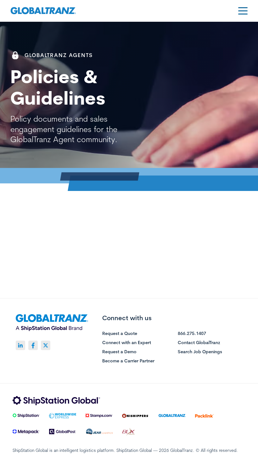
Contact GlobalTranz (199, 342)
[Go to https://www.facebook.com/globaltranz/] (33, 345)
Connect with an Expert (126, 342)
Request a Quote (119, 333)
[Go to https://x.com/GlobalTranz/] (45, 345)
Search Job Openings (200, 351)
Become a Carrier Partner (128, 361)
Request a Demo (119, 351)
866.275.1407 (192, 333)
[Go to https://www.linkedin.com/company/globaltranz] (20, 345)
